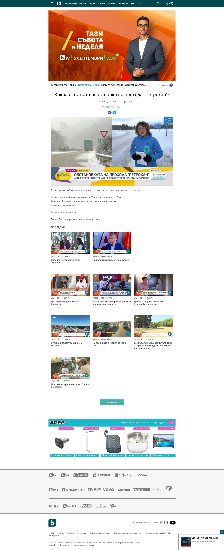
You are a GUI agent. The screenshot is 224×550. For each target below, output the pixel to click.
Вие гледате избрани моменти (203, 542)
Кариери (71, 533)
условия (73, 219)
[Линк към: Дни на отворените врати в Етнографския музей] (153, 293)
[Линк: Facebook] (160, 522)
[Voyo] (110, 490)
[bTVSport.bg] (143, 489)
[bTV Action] (104, 475)
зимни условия (92, 219)
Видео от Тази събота (89, 85)
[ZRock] (116, 506)
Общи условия (53, 536)
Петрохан (63, 219)
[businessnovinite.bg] (95, 489)
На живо (112, 3)
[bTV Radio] (71, 506)
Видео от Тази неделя (112, 85)
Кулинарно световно (135, 85)
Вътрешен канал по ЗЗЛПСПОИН (158, 533)
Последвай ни (162, 85)
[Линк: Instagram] (165, 522)
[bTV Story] (125, 475)
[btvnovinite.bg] (74, 490)
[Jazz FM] (88, 506)
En (140, 3)
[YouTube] (172, 522)
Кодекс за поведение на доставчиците (128, 533)
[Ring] (144, 475)
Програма (123, 3)
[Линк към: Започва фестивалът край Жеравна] (70, 251)
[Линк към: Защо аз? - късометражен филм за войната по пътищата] (112, 293)
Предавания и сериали (75, 3)
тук (171, 423)
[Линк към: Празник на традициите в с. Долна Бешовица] (70, 376)
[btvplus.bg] (55, 489)
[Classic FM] (103, 506)
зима (81, 219)
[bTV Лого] (52, 523)
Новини (101, 3)
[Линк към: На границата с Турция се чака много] (112, 334)
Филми (92, 3)
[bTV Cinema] (83, 475)
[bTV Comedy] (67, 475)
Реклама (61, 533)
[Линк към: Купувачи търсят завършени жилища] (70, 334)
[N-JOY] (56, 505)
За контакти (81, 533)
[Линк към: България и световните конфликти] (112, 251)
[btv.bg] (55, 475)
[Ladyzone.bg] (125, 489)
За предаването (59, 85)
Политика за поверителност (100, 533)
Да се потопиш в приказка (205, 537)
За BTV (51, 533)
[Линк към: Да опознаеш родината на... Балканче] (70, 293)
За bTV (134, 3)
